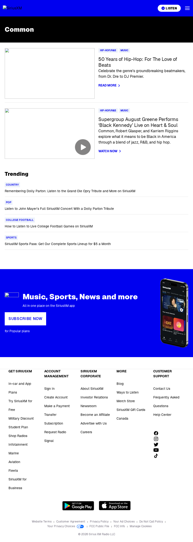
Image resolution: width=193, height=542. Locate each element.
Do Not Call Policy (151, 521)
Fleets (13, 470)
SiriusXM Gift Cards (131, 410)
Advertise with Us (93, 423)
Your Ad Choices (124, 521)
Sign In (49, 388)
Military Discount (21, 418)
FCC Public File (99, 526)
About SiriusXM (91, 388)
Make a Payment (57, 406)
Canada (122, 418)
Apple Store (115, 505)
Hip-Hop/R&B (108, 50)
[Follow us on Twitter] (157, 444)
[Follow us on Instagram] (157, 439)
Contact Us (161, 388)
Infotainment (18, 444)
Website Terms (42, 521)
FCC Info (120, 526)
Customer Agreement (71, 521)
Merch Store (126, 401)
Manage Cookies (141, 526)
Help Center (162, 415)
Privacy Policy (99, 521)
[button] (187, 8)
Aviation (14, 462)
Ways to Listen (128, 392)
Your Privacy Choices (61, 526)
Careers (86, 432)
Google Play (78, 505)
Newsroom (88, 406)
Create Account (56, 397)
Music (124, 50)
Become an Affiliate (95, 415)
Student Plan (18, 427)
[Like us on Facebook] (157, 433)
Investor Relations (94, 397)
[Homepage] (18, 8)
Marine (13, 453)
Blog (120, 384)
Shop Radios (17, 436)
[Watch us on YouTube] (157, 450)
